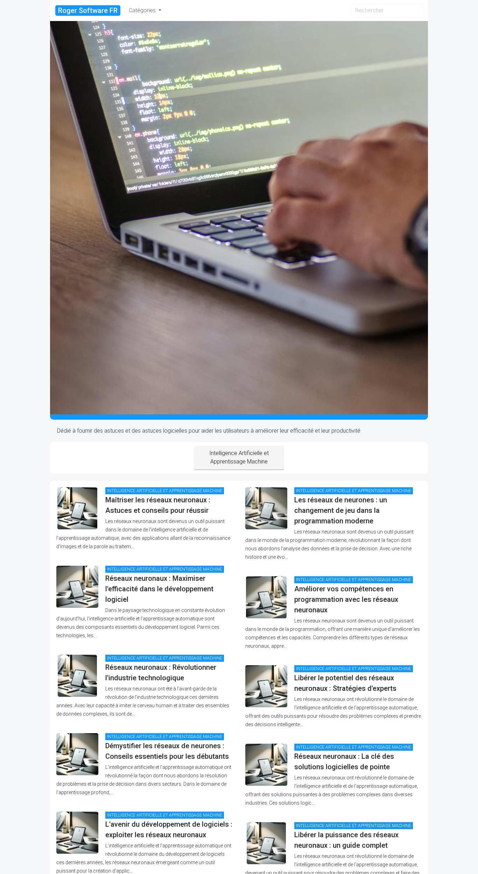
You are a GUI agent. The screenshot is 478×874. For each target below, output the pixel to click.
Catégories (143, 10)
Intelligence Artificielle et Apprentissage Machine (239, 457)
